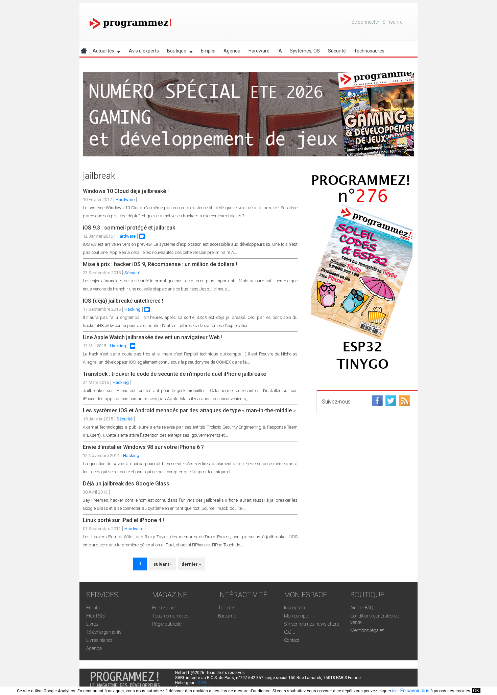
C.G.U (289, 632)
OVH (201, 682)
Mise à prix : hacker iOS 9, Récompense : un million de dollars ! (160, 264)
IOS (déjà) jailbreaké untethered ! (123, 301)
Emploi (208, 50)
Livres (92, 624)
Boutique (174, 52)
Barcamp (227, 615)
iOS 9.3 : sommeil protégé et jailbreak (129, 227)
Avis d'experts (144, 50)
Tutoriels (227, 607)
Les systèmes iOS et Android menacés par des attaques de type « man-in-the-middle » (189, 410)
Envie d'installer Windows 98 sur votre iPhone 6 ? (143, 447)
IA (280, 50)
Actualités (101, 52)
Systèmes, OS (305, 50)
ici (394, 690)
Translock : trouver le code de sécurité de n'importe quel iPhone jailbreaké (174, 374)
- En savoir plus (413, 690)
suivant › (162, 564)
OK (476, 690)
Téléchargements (104, 632)
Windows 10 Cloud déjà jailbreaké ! (126, 191)
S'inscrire (392, 22)
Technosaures (369, 50)
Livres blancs (99, 640)
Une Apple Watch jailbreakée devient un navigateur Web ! (152, 337)
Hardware (259, 50)
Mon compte (296, 615)
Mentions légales (367, 630)
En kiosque (163, 607)
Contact (291, 640)
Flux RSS (95, 615)
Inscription (294, 607)
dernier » (191, 564)
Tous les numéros (170, 615)
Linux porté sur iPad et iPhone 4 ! (123, 520)
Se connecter (365, 22)
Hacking (132, 309)
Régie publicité (167, 624)
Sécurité (337, 50)
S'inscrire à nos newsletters (311, 624)
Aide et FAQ (361, 607)
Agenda (231, 50)
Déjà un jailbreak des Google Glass (126, 483)
